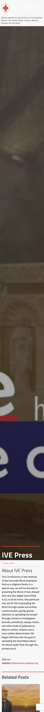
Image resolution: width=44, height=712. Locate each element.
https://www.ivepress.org (24, 663)
